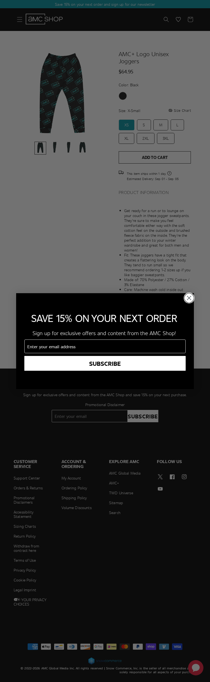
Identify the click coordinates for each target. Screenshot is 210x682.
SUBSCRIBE (105, 363)
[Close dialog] (189, 298)
